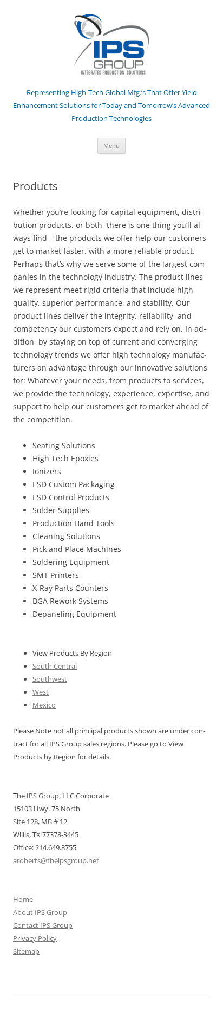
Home (23, 899)
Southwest (49, 679)
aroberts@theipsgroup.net (56, 860)
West (40, 692)
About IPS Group (40, 912)
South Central (54, 666)
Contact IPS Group (43, 925)
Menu (111, 146)
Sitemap (26, 951)
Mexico (44, 705)
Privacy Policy (35, 938)
